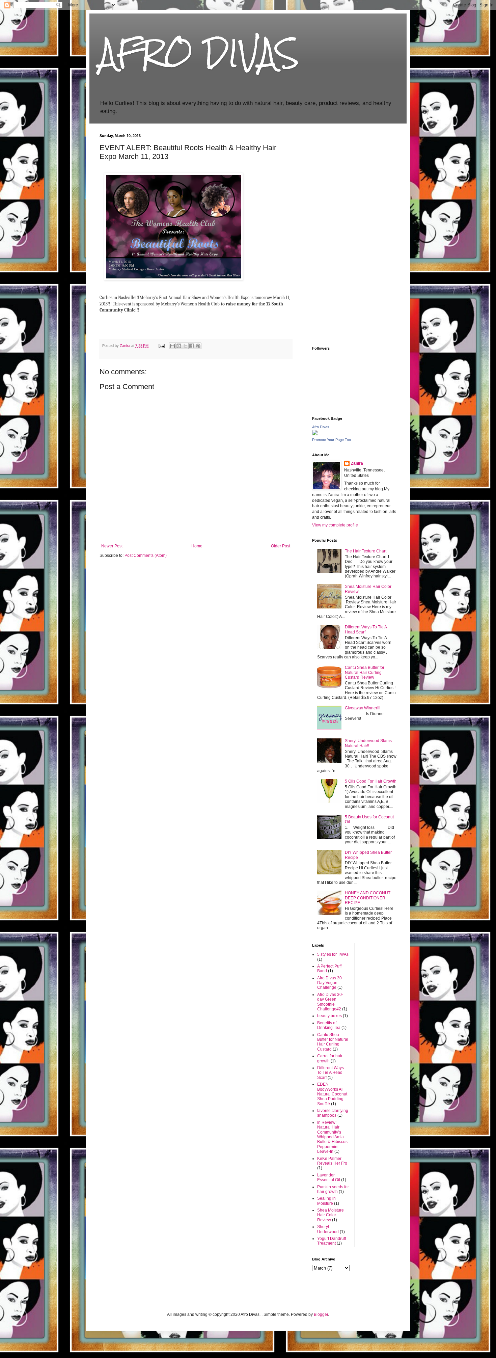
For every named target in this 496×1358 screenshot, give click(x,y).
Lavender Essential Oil (328, 1177)
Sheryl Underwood (328, 1229)
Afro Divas (320, 427)
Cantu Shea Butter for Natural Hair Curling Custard (332, 1042)
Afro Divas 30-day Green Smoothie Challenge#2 (330, 1001)
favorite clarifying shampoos (332, 1113)
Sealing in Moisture (326, 1200)
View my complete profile (335, 525)
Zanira (357, 463)
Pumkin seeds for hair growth (333, 1189)
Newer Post (111, 546)
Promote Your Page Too (331, 440)
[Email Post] (161, 346)
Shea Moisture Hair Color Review (330, 1215)
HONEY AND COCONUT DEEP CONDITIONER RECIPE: (367, 898)
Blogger (321, 1314)
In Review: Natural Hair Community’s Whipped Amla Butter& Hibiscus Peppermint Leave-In (332, 1137)
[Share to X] (185, 346)
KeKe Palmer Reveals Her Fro (332, 1161)
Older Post (280, 546)
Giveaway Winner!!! (362, 708)
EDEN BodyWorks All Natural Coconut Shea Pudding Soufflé (332, 1094)
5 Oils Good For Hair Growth (370, 781)
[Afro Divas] (315, 434)
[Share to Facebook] (191, 346)
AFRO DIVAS (199, 53)
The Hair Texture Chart (365, 551)
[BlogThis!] (178, 346)
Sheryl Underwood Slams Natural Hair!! (368, 743)
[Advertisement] (354, 235)
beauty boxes (329, 1015)
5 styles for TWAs (333, 954)
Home (196, 546)
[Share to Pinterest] (198, 346)
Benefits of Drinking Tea (328, 1025)
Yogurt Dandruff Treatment (331, 1241)
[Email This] (172, 346)
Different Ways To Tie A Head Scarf (330, 1072)
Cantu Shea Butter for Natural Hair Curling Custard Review (364, 672)
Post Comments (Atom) (146, 555)
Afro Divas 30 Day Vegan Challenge (329, 983)
